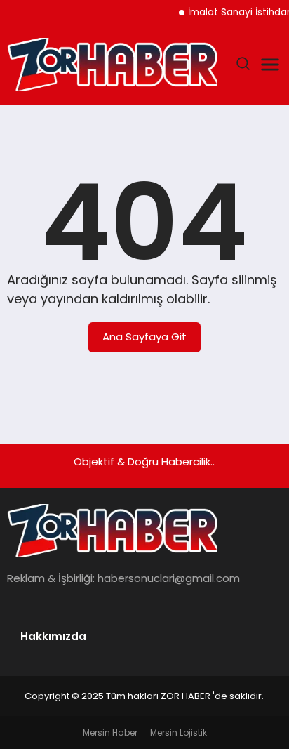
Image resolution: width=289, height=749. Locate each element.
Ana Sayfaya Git (144, 336)
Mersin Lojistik (178, 732)
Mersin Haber (110, 732)
